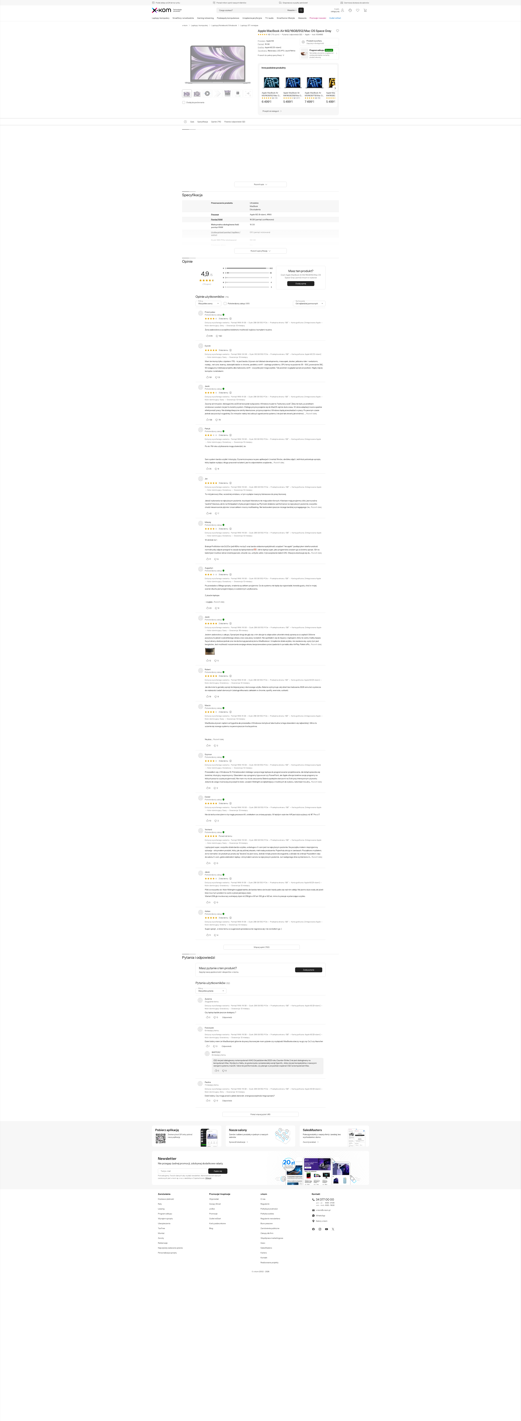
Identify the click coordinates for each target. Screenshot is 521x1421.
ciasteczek (237, 699)
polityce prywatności (265, 721)
